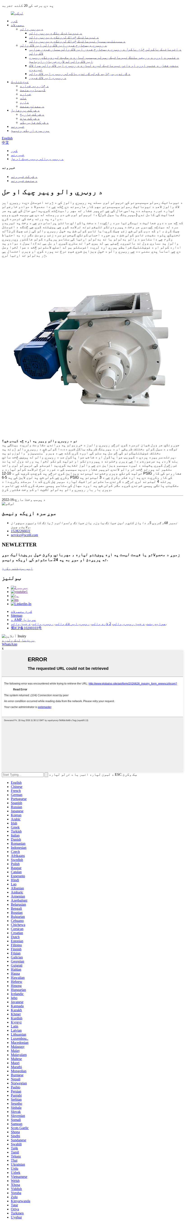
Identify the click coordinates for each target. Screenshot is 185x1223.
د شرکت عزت (30, 118)
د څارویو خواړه (34, 86)
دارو (24, 102)
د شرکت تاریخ (32, 114)
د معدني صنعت (32, 106)
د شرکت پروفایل (25, 110)
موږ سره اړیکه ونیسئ (30, 130)
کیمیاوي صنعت (33, 90)
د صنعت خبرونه (24, 181)
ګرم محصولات (21, 611)
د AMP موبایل (23, 620)
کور (14, 21)
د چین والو (21, 624)
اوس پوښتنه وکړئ (17, 568)
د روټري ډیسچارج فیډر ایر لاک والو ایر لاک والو (63, 45)
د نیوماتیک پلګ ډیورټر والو (55, 33)
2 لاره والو (101, 624)
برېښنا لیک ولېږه (18, 640)
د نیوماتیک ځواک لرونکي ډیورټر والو (64, 37)
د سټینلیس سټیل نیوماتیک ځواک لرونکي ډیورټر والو (77, 41)
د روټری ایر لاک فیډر (47, 78)
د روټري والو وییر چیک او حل (37, 159)
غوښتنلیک (20, 82)
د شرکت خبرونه (24, 177)
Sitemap (16, 615)
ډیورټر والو (31, 29)
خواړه (25, 94)
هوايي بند (156, 624)
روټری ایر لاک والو (73, 624)
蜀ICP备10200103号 (26, 628)
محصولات (17, 25)
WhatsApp (9, 644)
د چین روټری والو (129, 624)
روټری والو (43, 624)
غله (23, 98)
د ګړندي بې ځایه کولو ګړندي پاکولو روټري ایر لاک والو (79, 74)
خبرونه (17, 126)
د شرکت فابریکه (34, 122)
